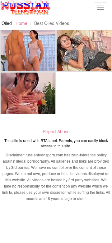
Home (21, 23)
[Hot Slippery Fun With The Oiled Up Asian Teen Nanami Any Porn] (28, 51)
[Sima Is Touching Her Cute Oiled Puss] (84, 51)
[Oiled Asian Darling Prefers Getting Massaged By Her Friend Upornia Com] (28, 93)
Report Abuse (56, 131)
